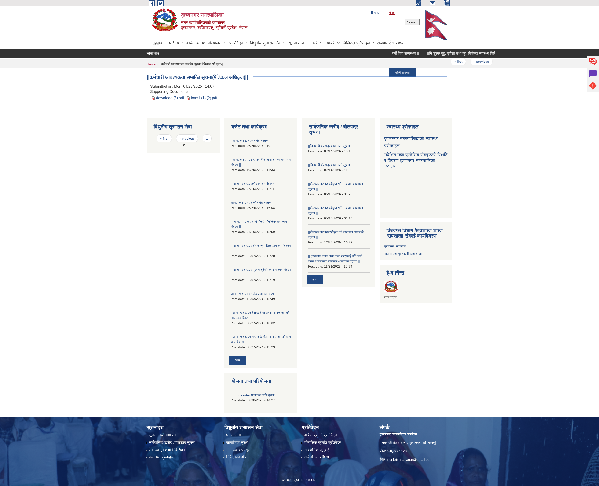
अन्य (237, 360)
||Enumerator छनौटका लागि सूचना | (253, 395)
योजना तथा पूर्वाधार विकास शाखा (403, 254)
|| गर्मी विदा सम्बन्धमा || (391, 53)
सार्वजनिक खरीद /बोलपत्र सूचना (172, 442)
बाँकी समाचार (390, 72)
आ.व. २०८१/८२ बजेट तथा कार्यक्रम (252, 294)
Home (151, 64)
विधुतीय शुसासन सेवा (265, 43)
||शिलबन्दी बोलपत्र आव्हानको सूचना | (330, 165)
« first (446, 61)
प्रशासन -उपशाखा (395, 246)
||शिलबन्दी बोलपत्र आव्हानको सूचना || (330, 146)
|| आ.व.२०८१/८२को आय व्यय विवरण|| (254, 183)
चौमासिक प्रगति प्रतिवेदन (322, 442)
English (375, 12)
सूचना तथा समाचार (162, 435)
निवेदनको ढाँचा (237, 457)
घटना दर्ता (233, 435)
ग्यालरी (330, 43)
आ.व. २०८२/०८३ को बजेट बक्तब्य (251, 202)
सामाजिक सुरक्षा (237, 442)
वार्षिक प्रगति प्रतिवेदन (320, 435)
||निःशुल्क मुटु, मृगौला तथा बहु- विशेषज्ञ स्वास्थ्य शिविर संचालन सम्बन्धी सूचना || (466, 53)
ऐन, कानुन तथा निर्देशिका (167, 450)
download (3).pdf (170, 98)
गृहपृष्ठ (157, 43)
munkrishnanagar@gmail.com (409, 459)
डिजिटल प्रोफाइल (356, 43)
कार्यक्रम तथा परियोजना (204, 43)
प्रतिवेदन (236, 43)
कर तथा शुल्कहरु (161, 457)
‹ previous (468, 61)
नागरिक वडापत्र (237, 450)
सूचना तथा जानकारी (303, 43)
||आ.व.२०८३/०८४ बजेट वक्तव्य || (251, 140)
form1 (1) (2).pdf (204, 98)
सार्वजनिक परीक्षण (316, 457)
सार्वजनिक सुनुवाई (316, 450)
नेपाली (392, 12)
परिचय (174, 43)
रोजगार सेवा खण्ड (390, 43)
